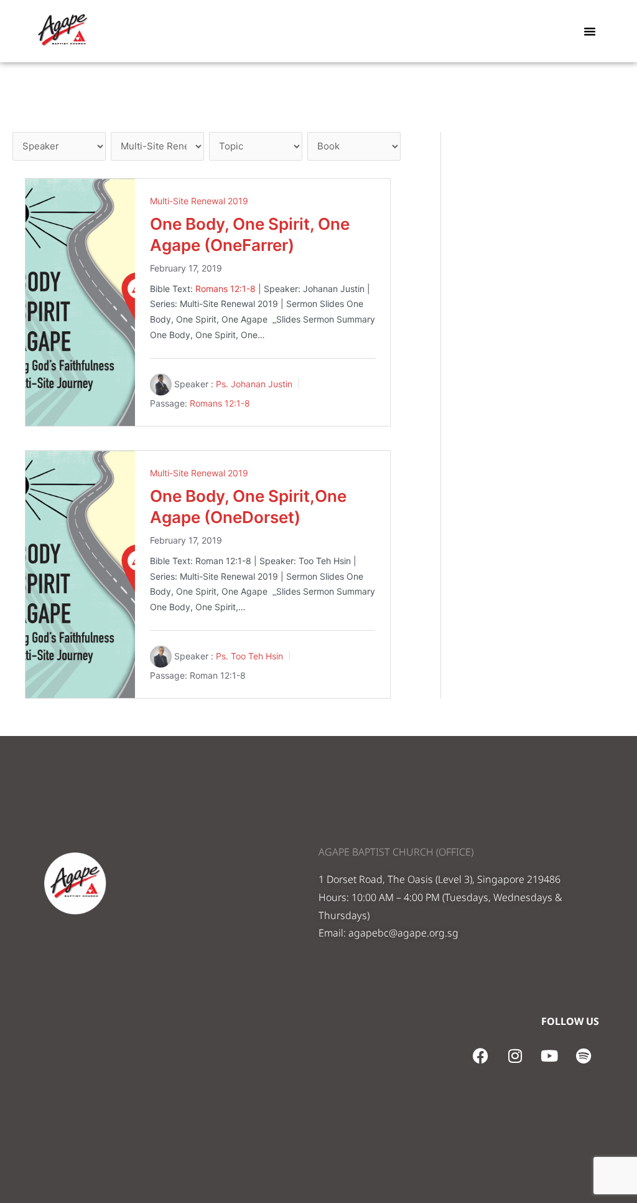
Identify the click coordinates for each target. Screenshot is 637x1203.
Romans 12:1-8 (225, 288)
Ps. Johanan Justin (254, 384)
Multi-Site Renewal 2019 (199, 201)
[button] (589, 31)
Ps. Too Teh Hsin (249, 656)
